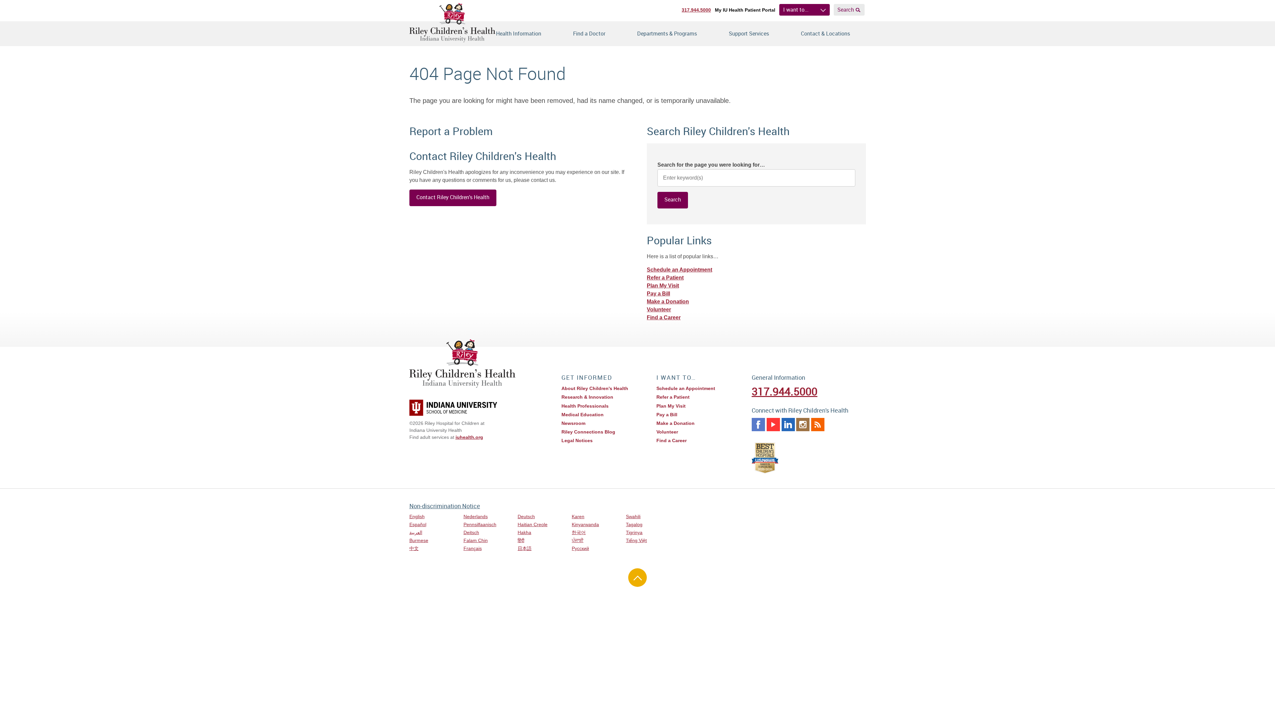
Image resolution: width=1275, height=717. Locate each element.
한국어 (579, 532)
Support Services (749, 33)
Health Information (518, 33)
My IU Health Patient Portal (745, 10)
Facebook (758, 424)
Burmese (418, 540)
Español (417, 524)
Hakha (524, 532)
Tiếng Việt (636, 540)
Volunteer (659, 309)
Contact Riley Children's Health (452, 197)
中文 (414, 548)
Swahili (633, 516)
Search (845, 9)
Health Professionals (585, 406)
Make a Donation (668, 301)
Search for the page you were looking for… (711, 165)
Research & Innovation (587, 397)
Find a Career (664, 317)
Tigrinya (634, 532)
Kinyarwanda (585, 524)
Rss (817, 424)
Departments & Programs (667, 33)
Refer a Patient (665, 277)
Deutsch (526, 516)
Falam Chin (476, 540)
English (417, 516)
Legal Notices (577, 440)
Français (473, 548)
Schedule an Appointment (679, 270)
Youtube (773, 424)
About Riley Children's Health (594, 388)
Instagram (802, 424)
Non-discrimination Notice (444, 506)
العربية (415, 532)
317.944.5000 (696, 10)
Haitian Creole (533, 524)
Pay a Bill (658, 293)
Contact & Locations (825, 33)
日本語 (525, 548)
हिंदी (521, 540)
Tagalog (634, 524)
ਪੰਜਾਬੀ (577, 540)
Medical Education (582, 414)
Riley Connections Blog (588, 432)
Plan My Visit (663, 285)
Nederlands (476, 516)
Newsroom (573, 423)
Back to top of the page (637, 577)
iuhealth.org (469, 437)
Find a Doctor (589, 33)
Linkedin (788, 424)
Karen (578, 516)
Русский (580, 548)
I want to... (795, 9)
